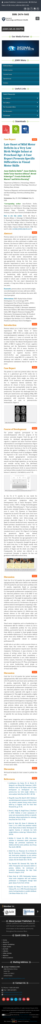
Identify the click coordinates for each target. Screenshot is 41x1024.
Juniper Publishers (10, 2)
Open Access (7, 947)
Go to (34, 139)
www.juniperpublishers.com (13, 995)
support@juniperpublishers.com (14, 978)
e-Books (5, 951)
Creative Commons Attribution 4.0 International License (17, 1017)
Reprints (5, 955)
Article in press (8, 70)
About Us (6, 942)
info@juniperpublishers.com (13, 992)
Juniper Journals (22, 2)
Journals (5, 949)
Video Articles (7, 953)
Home (5, 940)
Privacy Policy (33, 1021)
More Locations (8, 958)
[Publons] (30, 911)
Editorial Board (7, 66)
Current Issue (7, 74)
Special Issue (7, 79)
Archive (5, 83)
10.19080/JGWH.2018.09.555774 (22, 229)
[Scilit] (11, 911)
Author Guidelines (9, 944)
